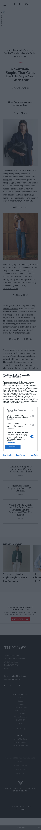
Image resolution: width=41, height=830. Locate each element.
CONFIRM (12, 447)
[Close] (36, 375)
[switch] (32, 416)
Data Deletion (8, 455)
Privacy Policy (33, 455)
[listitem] (20, 410)
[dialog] (20, 415)
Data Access (20, 455)
